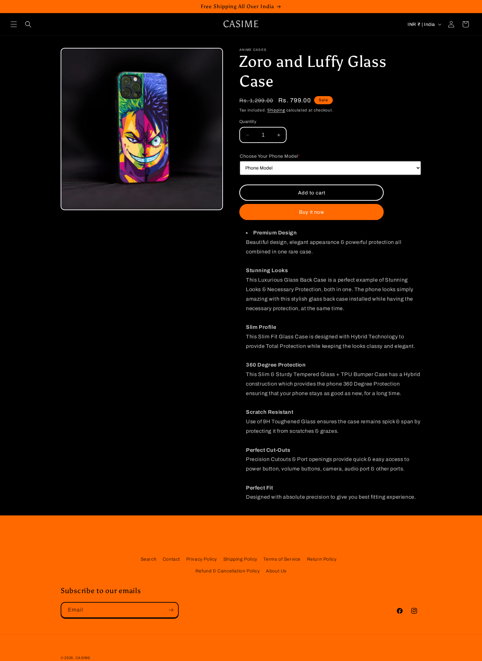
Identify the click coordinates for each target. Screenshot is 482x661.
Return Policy (322, 559)
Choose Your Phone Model (270, 156)
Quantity (247, 121)
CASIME (82, 658)
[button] (14, 24)
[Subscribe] (171, 610)
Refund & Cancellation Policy (227, 570)
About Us (276, 570)
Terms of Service (282, 559)
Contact (171, 559)
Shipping (276, 110)
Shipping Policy (240, 559)
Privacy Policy (201, 559)
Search (149, 559)
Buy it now (311, 212)
